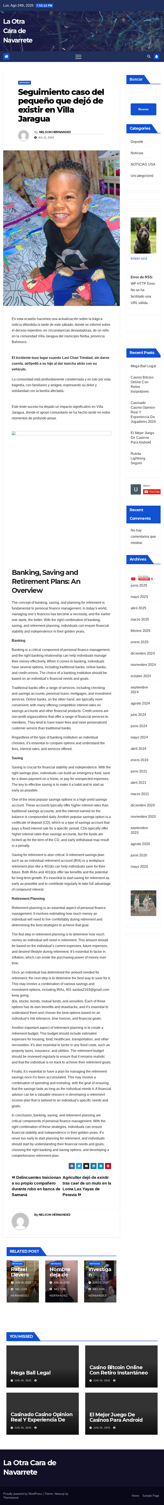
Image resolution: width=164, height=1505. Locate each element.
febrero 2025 (140, 631)
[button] (149, 56)
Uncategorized (142, 176)
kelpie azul (139, 258)
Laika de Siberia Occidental (144, 907)
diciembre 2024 (143, 653)
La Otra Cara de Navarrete (17, 31)
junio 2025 (139, 585)
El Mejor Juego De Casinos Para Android (142, 437)
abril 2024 (138, 748)
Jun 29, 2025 (23, 1380)
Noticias (24, 82)
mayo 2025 (139, 597)
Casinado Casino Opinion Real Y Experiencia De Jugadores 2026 (41, 1419)
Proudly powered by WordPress (23, 1493)
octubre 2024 (141, 676)
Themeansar (10, 1497)
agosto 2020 (140, 844)
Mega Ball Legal (143, 366)
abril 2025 (138, 608)
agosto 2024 (140, 703)
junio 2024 (139, 726)
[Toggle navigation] (78, 56)
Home (135, 1495)
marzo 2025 (140, 619)
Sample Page (150, 1495)
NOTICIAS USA (143, 164)
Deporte (137, 142)
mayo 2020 (139, 866)
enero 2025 (139, 642)
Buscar (136, 79)
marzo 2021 (140, 794)
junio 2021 (139, 771)
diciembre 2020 (143, 805)
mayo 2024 (139, 737)
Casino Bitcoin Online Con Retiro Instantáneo (118, 1370)
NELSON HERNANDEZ (55, 132)
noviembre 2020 (143, 816)
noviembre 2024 (143, 665)
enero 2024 (139, 760)
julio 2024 (138, 715)
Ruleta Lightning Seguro (138, 458)
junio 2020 (139, 855)
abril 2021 (138, 782)
